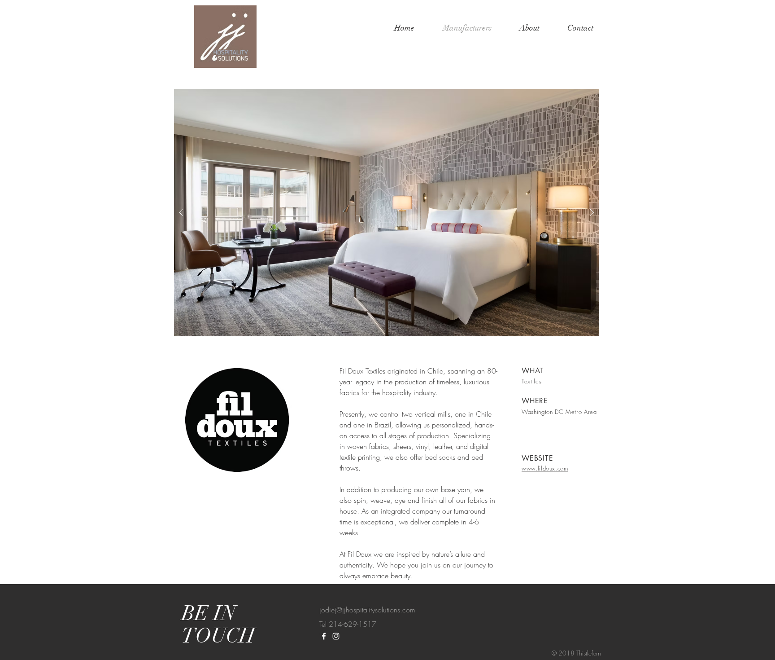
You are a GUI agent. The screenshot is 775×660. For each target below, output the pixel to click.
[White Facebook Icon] (323, 636)
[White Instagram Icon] (335, 636)
